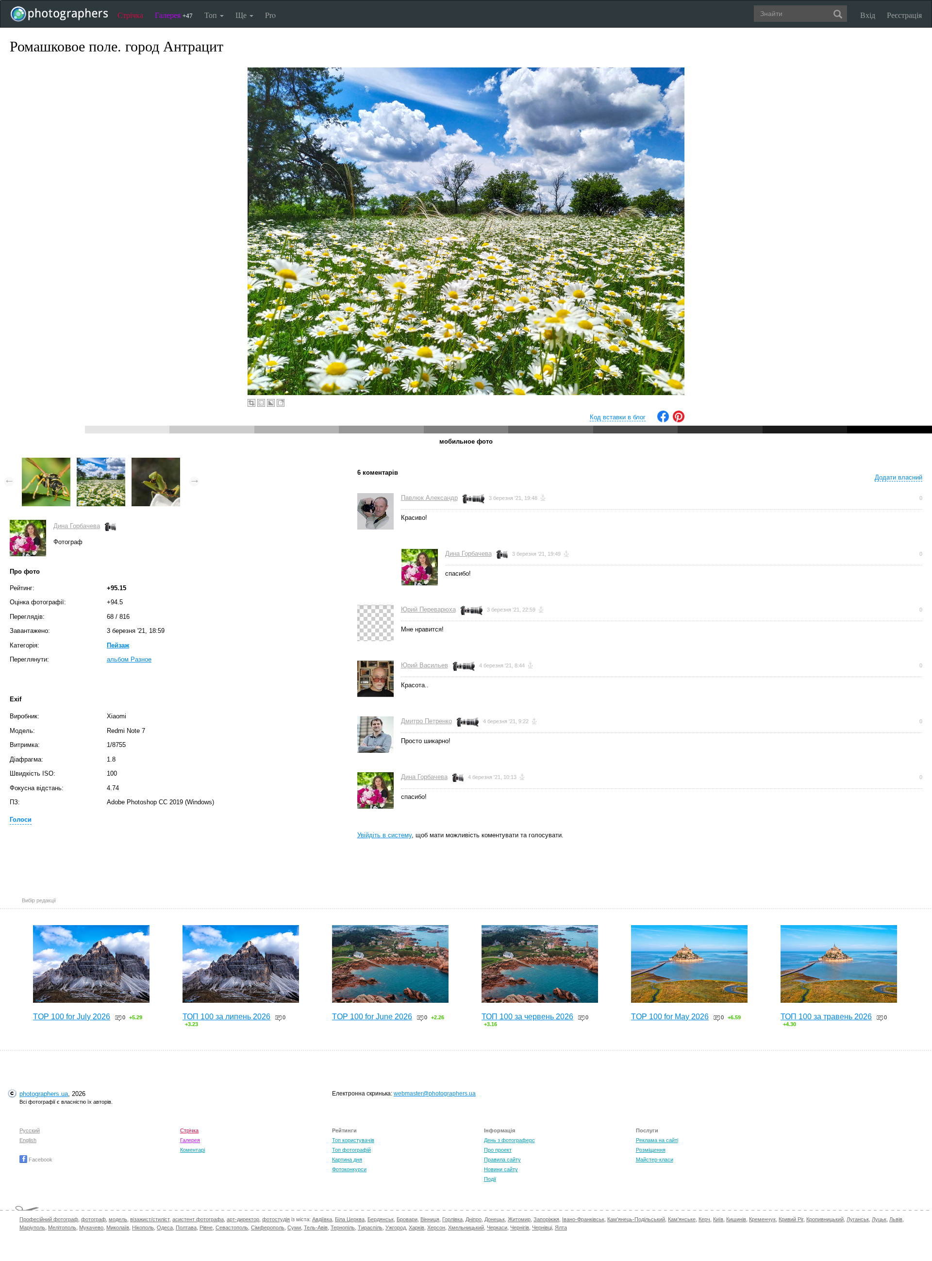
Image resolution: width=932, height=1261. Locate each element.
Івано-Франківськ (583, 1219)
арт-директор (243, 1219)
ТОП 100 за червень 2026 (527, 1016)
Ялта (561, 1227)
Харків (416, 1227)
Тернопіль (343, 1227)
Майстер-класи (654, 1159)
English (27, 1140)
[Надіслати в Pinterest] (678, 420)
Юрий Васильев (424, 665)
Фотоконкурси (349, 1169)
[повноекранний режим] (280, 403)
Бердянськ (380, 1219)
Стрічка (130, 15)
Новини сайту (501, 1169)
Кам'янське (682, 1219)
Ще (242, 15)
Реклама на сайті (657, 1140)
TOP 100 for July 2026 (71, 1016)
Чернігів (519, 1227)
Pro (270, 15)
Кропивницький (825, 1219)
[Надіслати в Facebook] (663, 420)
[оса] (46, 462)
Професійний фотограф (48, 1219)
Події (490, 1179)
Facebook (39, 1159)
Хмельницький (466, 1227)
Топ (211, 15)
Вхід (867, 15)
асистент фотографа (198, 1219)
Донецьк (494, 1219)
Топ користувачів (353, 1140)
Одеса (165, 1227)
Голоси (21, 819)
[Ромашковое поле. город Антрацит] (101, 462)
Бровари (407, 1219)
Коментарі (192, 1150)
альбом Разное (129, 659)
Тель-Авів (316, 1227)
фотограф (93, 1219)
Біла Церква (350, 1219)
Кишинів (736, 1219)
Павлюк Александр (429, 497)
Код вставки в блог (618, 417)
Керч (704, 1219)
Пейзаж (118, 645)
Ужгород (395, 1227)
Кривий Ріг (791, 1219)
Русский (29, 1130)
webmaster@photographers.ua (435, 1093)
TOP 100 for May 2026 (670, 1016)
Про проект (498, 1150)
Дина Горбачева (76, 526)
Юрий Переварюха (428, 609)
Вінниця (429, 1219)
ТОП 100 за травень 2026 (826, 1016)
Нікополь (143, 1227)
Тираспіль (370, 1227)
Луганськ (858, 1219)
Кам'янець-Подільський (636, 1219)
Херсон (436, 1227)
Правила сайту (502, 1159)
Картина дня (347, 1159)
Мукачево (91, 1227)
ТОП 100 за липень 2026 (226, 1016)
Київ (718, 1219)
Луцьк (879, 1219)
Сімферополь (267, 1227)
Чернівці (542, 1227)
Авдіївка (322, 1219)
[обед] (156, 462)
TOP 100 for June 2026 (372, 1016)
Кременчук (762, 1219)
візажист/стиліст (149, 1219)
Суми (294, 1227)
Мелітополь (62, 1227)
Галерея (174, 15)
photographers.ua (43, 1093)
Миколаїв (117, 1227)
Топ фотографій (351, 1150)
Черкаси (497, 1227)
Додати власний (898, 477)
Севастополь (232, 1227)
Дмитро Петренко (426, 721)
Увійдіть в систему (384, 835)
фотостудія (276, 1219)
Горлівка (452, 1219)
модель (118, 1219)
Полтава (186, 1227)
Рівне (206, 1227)
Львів (895, 1219)
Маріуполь (32, 1227)
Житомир (519, 1219)
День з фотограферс (509, 1140)
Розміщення (651, 1150)
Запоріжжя (546, 1219)
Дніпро (474, 1219)
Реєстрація (904, 15)
